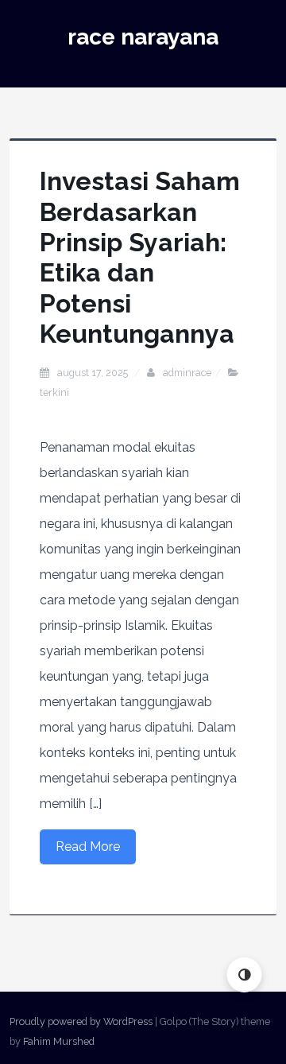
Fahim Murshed (59, 1041)
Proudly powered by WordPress (81, 1021)
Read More (88, 846)
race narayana (143, 37)
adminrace (187, 373)
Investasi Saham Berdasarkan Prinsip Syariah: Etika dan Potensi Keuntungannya (140, 257)
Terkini (54, 392)
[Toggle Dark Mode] (244, 974)
